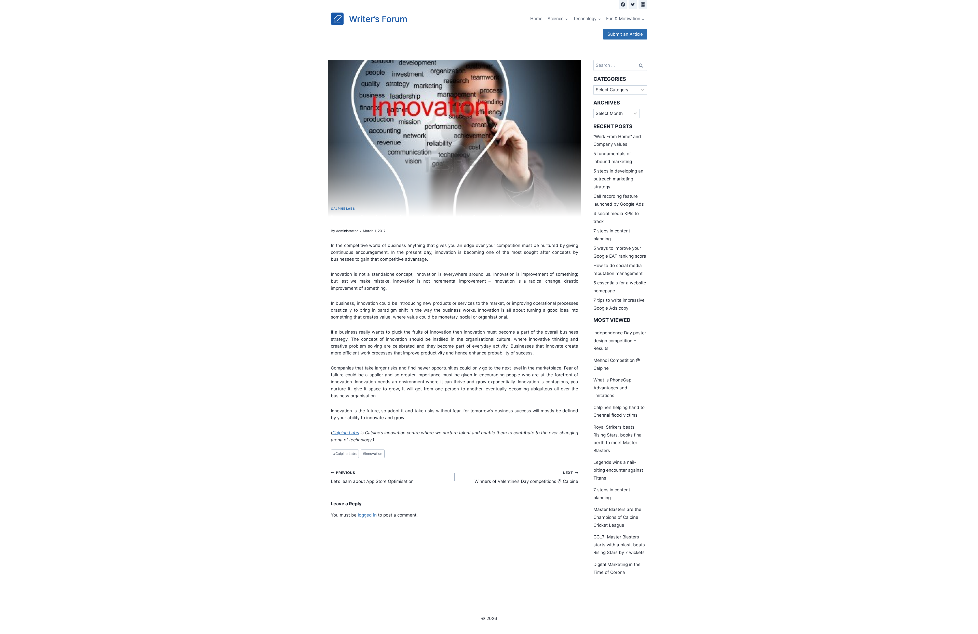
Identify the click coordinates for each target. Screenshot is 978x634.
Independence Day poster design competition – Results (619, 340)
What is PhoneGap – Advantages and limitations (614, 387)
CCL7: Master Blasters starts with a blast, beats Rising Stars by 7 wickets (619, 544)
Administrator (347, 231)
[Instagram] (643, 4)
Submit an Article (625, 34)
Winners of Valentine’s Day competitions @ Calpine (526, 477)
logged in (367, 515)
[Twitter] (633, 4)
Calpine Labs (343, 208)
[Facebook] (623, 4)
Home (536, 18)
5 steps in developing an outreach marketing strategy (618, 178)
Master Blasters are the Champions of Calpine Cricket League (617, 517)
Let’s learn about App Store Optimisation (372, 477)
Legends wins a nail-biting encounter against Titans (618, 470)
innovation (372, 454)
